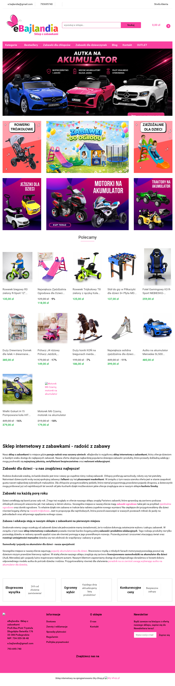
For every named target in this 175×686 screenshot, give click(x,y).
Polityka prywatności (57, 642)
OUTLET (142, 45)
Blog (114, 45)
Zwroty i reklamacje (57, 626)
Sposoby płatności (56, 631)
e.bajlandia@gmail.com (20, 643)
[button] (53, 614)
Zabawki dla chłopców (56, 45)
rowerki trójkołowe (39, 510)
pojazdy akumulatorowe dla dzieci (69, 551)
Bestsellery (31, 45)
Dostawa (51, 621)
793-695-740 (14, 648)
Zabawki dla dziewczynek (91, 45)
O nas (93, 621)
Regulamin (52, 636)
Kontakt (127, 45)
